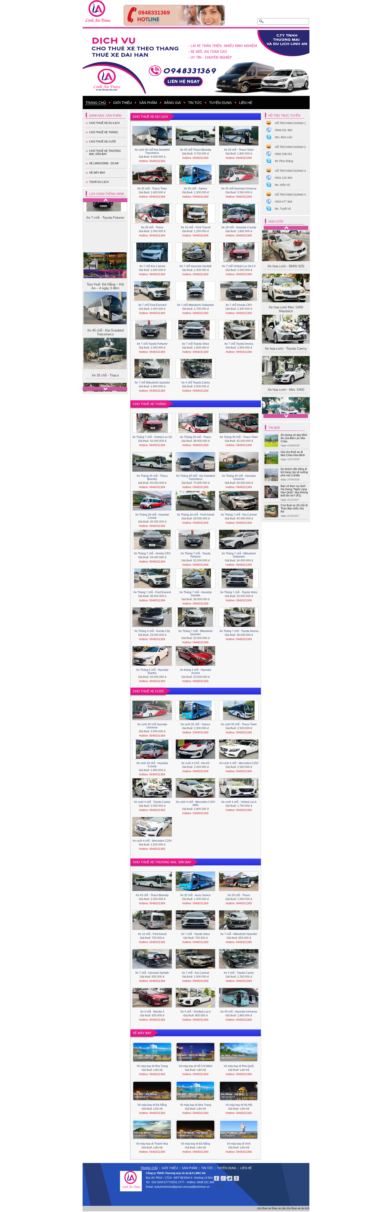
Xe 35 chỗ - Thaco (105, 327)
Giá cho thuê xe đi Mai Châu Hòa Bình (293, 453)
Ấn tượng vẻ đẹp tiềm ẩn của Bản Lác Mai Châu (294, 438)
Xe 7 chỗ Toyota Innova (238, 343)
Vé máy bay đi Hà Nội (238, 1104)
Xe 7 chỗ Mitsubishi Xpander (152, 382)
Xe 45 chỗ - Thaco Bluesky (152, 895)
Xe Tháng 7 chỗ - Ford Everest (152, 592)
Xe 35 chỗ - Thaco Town (239, 149)
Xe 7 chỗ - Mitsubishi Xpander (238, 934)
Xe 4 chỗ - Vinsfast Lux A (195, 1011)
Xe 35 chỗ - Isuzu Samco (195, 895)
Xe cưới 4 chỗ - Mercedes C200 (152, 840)
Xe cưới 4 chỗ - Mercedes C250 (238, 763)
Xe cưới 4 (286, 295)
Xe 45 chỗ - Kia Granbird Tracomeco (105, 284)
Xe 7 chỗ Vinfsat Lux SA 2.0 (239, 266)
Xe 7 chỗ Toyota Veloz (195, 343)
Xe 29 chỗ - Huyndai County (238, 227)
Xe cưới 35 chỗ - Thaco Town (239, 724)
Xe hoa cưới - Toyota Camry (286, 270)
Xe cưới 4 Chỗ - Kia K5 (195, 763)
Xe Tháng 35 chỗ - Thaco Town (239, 437)
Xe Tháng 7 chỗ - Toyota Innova (238, 631)
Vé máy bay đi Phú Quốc (239, 1066)
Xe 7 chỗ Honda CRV (238, 305)
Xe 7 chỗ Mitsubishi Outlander (195, 305)
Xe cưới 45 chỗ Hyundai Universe (152, 726)
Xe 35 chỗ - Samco (195, 188)
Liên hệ (246, 1168)
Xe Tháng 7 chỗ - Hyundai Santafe (195, 594)
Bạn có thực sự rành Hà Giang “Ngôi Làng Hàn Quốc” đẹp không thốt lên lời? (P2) (294, 490)
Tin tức (207, 1168)
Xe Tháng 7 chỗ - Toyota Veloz (238, 592)
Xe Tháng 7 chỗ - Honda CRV (152, 553)
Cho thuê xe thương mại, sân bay (105, 152)
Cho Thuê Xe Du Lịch (104, 123)
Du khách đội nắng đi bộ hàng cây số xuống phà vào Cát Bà (294, 472)
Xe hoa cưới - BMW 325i (285, 245)
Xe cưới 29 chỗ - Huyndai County (152, 765)
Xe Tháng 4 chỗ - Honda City (152, 631)
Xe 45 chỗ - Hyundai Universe (238, 1011)
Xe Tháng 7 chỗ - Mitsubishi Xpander (195, 632)
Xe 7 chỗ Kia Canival (152, 266)
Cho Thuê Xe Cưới (102, 141)
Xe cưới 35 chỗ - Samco (195, 724)
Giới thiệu (170, 1168)
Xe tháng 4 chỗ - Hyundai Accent (195, 671)
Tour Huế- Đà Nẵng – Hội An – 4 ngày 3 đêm (105, 237)
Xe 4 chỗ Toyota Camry (195, 382)
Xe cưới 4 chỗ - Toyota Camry (152, 802)
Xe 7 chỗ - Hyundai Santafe (152, 972)
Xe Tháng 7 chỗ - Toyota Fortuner (196, 555)
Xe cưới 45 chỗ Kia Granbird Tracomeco (152, 151)
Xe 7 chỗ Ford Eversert (152, 305)
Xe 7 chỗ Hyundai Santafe (195, 266)
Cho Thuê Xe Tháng (103, 132)
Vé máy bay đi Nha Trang (152, 1066)
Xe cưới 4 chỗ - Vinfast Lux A (239, 802)
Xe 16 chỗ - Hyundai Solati (105, 369)
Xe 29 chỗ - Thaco (152, 227)
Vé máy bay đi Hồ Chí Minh (195, 1066)
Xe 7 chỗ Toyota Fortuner (152, 343)
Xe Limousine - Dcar (104, 163)
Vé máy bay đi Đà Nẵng (152, 1104)
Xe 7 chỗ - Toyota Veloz (195, 934)
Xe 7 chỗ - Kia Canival (195, 972)
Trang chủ (149, 1168)
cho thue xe (264, 1208)
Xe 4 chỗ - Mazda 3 (152, 1011)
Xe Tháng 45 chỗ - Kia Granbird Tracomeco (195, 477)
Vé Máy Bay (97, 172)
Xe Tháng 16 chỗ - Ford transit (195, 514)
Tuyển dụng (226, 1168)
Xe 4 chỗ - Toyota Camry (239, 972)
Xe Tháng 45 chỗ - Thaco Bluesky (152, 477)
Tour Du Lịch (99, 182)
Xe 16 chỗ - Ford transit (152, 934)
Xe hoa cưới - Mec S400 (286, 282)
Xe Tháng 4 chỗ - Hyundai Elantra (152, 671)
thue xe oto (279, 1208)
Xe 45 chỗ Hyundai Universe (239, 188)
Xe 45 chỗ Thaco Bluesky (195, 149)
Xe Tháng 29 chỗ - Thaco (195, 437)
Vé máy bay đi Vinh (239, 1143)
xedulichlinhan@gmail (168, 1186)
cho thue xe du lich (297, 1208)
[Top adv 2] (174, 25)
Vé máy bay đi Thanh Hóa (152, 1143)
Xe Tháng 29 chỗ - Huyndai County (152, 516)
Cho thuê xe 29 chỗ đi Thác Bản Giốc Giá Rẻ (294, 508)
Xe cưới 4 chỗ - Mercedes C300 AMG (195, 803)
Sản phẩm (189, 1168)
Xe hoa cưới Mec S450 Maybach (286, 259)
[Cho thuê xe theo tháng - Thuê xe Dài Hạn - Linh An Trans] (196, 61)
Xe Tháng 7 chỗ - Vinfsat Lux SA (152, 437)
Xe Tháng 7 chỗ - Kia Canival (239, 514)
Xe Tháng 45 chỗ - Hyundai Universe (239, 477)
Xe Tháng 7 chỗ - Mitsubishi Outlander (239, 555)
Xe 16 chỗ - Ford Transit (195, 227)
